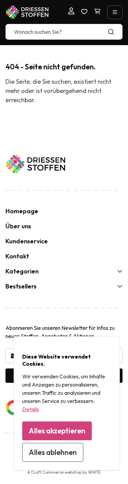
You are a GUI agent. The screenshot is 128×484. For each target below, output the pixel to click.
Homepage (21, 211)
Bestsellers (21, 286)
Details (30, 409)
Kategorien (22, 271)
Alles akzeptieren (57, 430)
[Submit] (114, 31)
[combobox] (64, 32)
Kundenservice (26, 241)
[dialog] (67, 403)
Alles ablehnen (53, 452)
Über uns (18, 226)
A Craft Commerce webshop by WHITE (64, 472)
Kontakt (17, 256)
